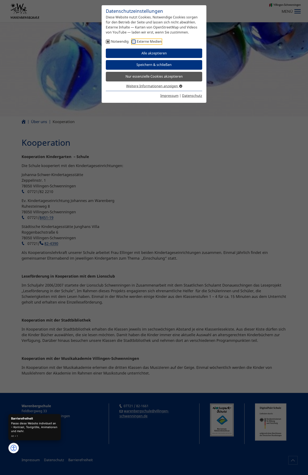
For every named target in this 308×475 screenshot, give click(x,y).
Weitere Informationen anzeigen (152, 86)
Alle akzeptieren (154, 53)
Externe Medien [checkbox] (149, 41)
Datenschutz (192, 95)
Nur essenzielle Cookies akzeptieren (154, 76)
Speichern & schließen (154, 64)
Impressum (169, 95)
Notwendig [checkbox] (120, 41)
